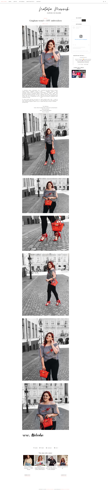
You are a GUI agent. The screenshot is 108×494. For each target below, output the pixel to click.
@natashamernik (83, 57)
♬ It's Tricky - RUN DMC (83, 64)
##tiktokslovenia (80, 62)
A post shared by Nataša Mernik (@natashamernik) (83, 51)
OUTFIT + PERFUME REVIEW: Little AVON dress (40, 468)
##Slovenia (86, 61)
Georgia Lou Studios (65, 489)
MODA (10, 1)
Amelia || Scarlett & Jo (63, 467)
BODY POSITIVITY (30, 1)
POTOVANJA (21, 1)
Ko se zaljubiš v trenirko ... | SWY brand (28, 468)
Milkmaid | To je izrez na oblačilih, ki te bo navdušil (51, 468)
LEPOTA (15, 1)
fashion (45, 18)
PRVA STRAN (4, 1)
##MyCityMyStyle (87, 60)
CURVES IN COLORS (50, 489)
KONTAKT (39, 1)
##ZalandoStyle (80, 61)
